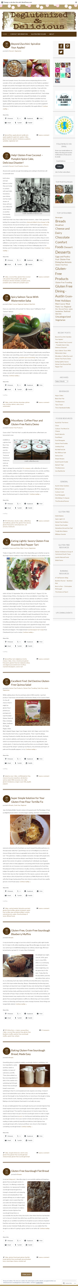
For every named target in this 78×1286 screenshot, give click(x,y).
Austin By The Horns (61, 422)
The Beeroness (60, 401)
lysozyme (17, 780)
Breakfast (59, 225)
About (51, 34)
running (8, 404)
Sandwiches (59, 311)
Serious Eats (59, 455)
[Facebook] (61, 46)
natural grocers (19, 525)
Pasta (57, 307)
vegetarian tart (13, 141)
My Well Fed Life (60, 449)
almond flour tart (10, 659)
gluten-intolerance (19, 139)
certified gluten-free (24, 776)
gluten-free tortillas (9, 910)
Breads (11, 805)
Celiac (26, 137)
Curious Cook (59, 492)
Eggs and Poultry (62, 256)
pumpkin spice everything (27, 357)
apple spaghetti (8, 137)
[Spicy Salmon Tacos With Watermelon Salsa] (59, 199)
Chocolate (62, 237)
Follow (59, 166)
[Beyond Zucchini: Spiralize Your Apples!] (59, 189)
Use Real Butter (60, 471)
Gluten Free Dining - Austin (63, 291)
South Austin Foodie (61, 462)
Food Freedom (19, 166)
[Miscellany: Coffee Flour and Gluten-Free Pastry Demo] (68, 199)
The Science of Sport (61, 592)
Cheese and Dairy (14, 548)
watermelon (6, 406)
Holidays (66, 300)
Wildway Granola (60, 534)
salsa (18, 404)
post (20, 1116)
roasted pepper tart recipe (36, 630)
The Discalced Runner (62, 501)
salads (46, 688)
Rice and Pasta (63, 309)
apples (22, 137)
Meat (68, 304)
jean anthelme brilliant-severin (20, 912)
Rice (56, 309)
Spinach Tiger (59, 465)
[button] (14, 68)
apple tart (16, 137)
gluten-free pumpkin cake (14, 279)
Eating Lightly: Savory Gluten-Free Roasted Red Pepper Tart (63, 364)
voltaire (17, 1036)
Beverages (59, 217)
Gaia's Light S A (60, 519)
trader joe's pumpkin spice (20, 282)
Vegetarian (18, 51)
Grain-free (40, 688)
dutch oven (24, 1153)
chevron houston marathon (11, 778)
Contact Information (19, 34)
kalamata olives (25, 663)
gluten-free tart (7, 139)
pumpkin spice (7, 282)
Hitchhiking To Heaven (62, 498)
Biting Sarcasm (59, 489)
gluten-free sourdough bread (21, 1156)
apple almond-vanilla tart (20, 135)
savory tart (19, 666)
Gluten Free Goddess (61, 522)
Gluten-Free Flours (38, 34)
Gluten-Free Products (16, 428)
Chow (57, 425)
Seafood (26, 304)
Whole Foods (11, 916)
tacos (22, 404)
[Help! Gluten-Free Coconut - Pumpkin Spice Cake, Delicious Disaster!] (68, 189)
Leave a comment (44, 135)
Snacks (26, 166)
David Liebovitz (60, 434)
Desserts (62, 252)
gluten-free (14, 523)
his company (27, 468)
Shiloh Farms (59, 560)
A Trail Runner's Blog (61, 578)
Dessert (11, 51)
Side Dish (32, 304)
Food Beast (58, 437)
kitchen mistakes (15, 280)
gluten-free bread (14, 1257)
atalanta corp (9, 776)
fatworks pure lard (24, 908)
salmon (13, 404)
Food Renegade (60, 440)
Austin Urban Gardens (62, 486)
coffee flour (27, 521)
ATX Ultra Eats (9, 521)
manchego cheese (12, 1261)
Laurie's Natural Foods (62, 557)
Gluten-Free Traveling (30, 688)
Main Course (13, 304)
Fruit (57, 259)
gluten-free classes (25, 523)
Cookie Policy (39, 1282)
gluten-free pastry (8, 525)
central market (13, 908)
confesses (45, 225)
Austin (17, 521)
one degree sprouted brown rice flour (14, 665)
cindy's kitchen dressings (17, 402)
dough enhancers (14, 1153)
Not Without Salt (60, 452)
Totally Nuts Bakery (61, 531)
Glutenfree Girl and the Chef (64, 528)
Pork (62, 307)
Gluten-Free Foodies (61, 443)
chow (14, 661)
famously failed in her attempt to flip (38, 222)
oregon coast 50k (20, 782)
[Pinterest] (67, 46)
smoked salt (22, 1261)
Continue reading (14, 375)
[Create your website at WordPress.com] (39, 2)
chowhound (20, 661)
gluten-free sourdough (14, 1259)
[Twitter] (61, 52)
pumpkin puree (25, 280)
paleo (14, 914)
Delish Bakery (59, 516)
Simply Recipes (59, 459)
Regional (20, 304)
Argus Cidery (59, 395)
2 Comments (45, 1030)
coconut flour (13, 277)
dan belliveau (7, 523)
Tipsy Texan (59, 404)
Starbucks (11, 526)
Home (5, 34)
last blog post (11, 1179)
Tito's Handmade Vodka (62, 408)
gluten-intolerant (21, 910)
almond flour (8, 135)
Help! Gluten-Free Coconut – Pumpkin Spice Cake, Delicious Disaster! (23, 159)
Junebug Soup (59, 446)
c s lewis (17, 1030)
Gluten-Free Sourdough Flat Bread (30, 1170)
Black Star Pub (59, 398)
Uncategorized (63, 316)
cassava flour (24, 1030)
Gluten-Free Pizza (61, 265)
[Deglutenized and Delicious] (39, 30)
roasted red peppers (9, 666)
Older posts (26, 1274)
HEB (12, 780)
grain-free (11, 1036)
